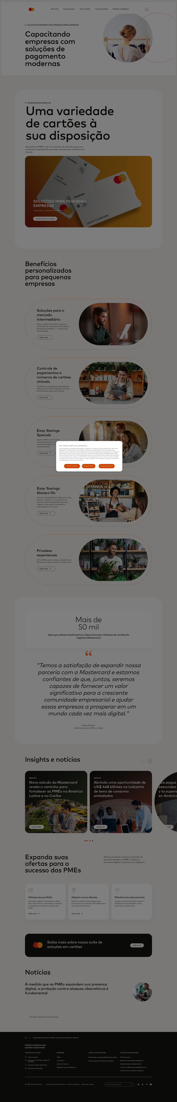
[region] (89, 456)
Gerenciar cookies (106, 466)
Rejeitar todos (89, 466)
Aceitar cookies (72, 466)
